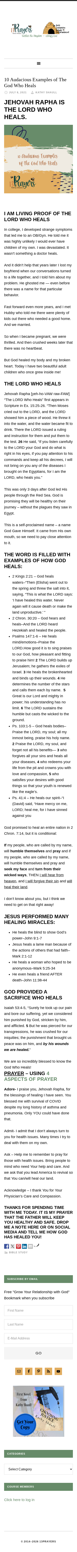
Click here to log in (19, 1500)
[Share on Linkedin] (24, 1246)
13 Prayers (38, 29)
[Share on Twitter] (12, 1246)
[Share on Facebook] (6, 1246)
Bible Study (18, 1252)
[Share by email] (30, 1246)
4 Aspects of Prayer (30, 1076)
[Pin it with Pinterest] (18, 1246)
